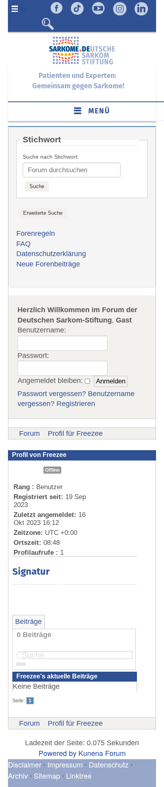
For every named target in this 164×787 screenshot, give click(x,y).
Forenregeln (35, 233)
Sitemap (47, 775)
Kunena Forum (102, 753)
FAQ (23, 244)
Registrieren (76, 404)
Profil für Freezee (75, 433)
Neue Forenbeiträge (48, 264)
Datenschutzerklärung (51, 254)
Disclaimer (24, 764)
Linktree (79, 775)
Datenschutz (110, 764)
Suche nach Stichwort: (51, 157)
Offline (52, 470)
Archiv (18, 775)
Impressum (65, 764)
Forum (29, 433)
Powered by (57, 753)
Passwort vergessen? (52, 394)
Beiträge (28, 622)
